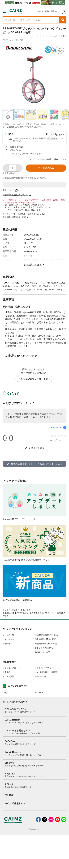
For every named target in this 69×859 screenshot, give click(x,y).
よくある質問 (8, 676)
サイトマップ (8, 639)
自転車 (14, 610)
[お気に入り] (60, 50)
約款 (35, 414)
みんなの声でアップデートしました (21, 519)
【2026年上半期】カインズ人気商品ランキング (26, 559)
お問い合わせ (40, 676)
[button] (62, 19)
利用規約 (6, 672)
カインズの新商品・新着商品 (17, 600)
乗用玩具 (24, 610)
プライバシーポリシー (44, 668)
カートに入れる (46, 168)
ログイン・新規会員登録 (46, 11)
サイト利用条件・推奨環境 (46, 672)
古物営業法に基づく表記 (45, 639)
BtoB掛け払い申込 (42, 652)
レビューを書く (59, 36)
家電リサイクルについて (45, 648)
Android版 (38, 692)
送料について (8, 190)
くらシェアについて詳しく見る (34, 379)
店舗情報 (6, 643)
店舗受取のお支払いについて (15, 195)
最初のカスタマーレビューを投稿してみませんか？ (37, 464)
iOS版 (5, 692)
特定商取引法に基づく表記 (14, 217)
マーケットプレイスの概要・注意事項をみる (22, 214)
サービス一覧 (8, 635)
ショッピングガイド (11, 668)
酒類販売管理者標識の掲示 (46, 643)
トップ (5, 610)
